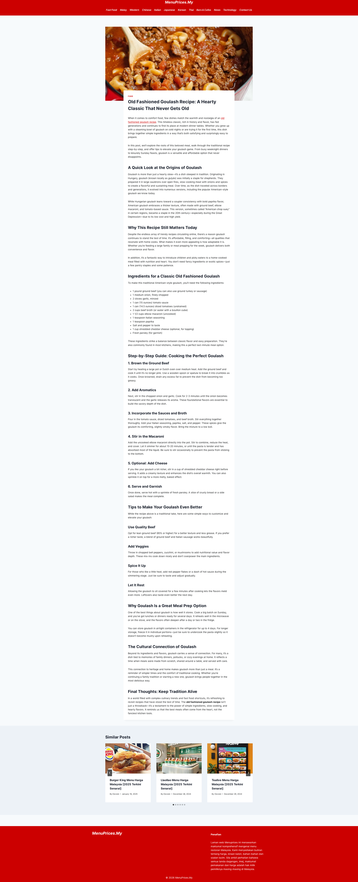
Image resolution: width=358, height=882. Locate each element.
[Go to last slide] (110, 772)
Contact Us (245, 10)
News (217, 10)
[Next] (248, 772)
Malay (123, 10)
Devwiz (116, 794)
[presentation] (128, 758)
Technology (229, 10)
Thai (191, 10)
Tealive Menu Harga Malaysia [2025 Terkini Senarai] (227, 784)
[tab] (173, 804)
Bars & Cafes (203, 10)
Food (130, 96)
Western (134, 10)
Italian (157, 10)
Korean (182, 10)
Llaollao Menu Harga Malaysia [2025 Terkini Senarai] (176, 784)
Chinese (146, 10)
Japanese (169, 10)
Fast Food (111, 10)
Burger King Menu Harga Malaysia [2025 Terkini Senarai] (126, 784)
